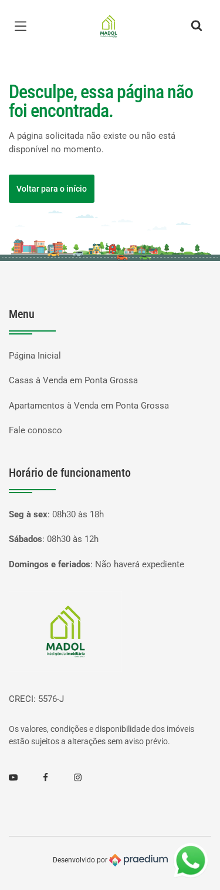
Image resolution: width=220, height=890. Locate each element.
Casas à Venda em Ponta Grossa (73, 380)
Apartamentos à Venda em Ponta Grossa (89, 405)
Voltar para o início (51, 188)
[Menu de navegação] (23, 26)
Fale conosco (35, 430)
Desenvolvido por (81, 860)
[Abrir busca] (196, 26)
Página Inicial (35, 355)
